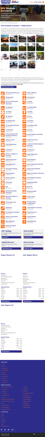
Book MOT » (5, 237)
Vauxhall (3, 422)
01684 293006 (4, 334)
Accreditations (5, 368)
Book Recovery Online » (8, 87)
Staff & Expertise (5, 370)
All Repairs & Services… (6, 409)
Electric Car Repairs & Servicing (8, 399)
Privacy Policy (4, 380)
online (6, 84)
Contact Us (4, 378)
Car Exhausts (4, 391)
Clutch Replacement (27, 397)
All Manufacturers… (5, 426)
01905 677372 (26, 284)
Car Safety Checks (5, 395)
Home (3, 364)
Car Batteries (4, 389)
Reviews (3, 372)
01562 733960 (35, 2)
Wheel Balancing (27, 407)
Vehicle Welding (27, 405)
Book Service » (28, 237)
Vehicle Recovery (5, 405)
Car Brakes (26, 389)
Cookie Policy (4, 382)
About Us (4, 366)
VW (2, 424)
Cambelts (25, 387)
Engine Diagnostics (27, 399)
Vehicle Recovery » (7, 248)
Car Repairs (4, 393)
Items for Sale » (28, 248)
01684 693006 (29, 33)
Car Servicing (26, 395)
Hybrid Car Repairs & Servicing (8, 401)
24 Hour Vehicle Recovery (7, 387)
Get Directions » (6, 301)
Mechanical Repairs (27, 401)
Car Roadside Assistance (28, 393)
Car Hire (25, 391)
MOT (3, 403)
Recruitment (4, 374)
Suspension (26, 403)
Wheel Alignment (5, 407)
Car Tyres (4, 397)
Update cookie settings (5, 435)
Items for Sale (5, 376)
